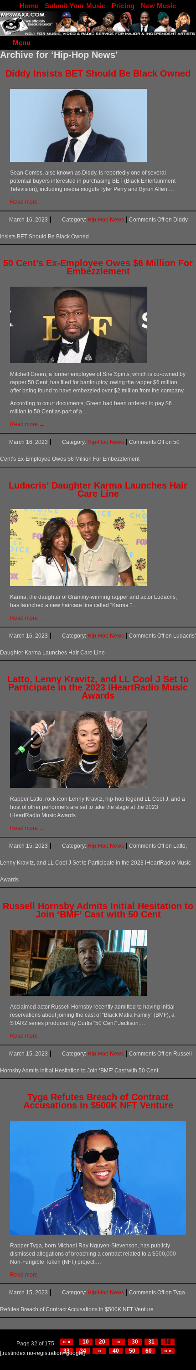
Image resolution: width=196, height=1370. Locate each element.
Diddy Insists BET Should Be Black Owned (98, 73)
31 (151, 1342)
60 (148, 1351)
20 (102, 1342)
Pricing (123, 6)
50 (132, 1351)
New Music (158, 6)
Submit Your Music (75, 6)
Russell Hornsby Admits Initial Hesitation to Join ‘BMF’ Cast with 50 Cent (98, 910)
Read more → (27, 202)
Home (29, 6)
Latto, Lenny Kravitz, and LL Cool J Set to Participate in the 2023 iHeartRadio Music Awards (98, 687)
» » (168, 1351)
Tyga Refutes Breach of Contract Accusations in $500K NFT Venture (98, 1101)
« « (67, 1342)
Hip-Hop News (106, 219)
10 (86, 1342)
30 (135, 1342)
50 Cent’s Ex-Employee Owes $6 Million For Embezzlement (98, 267)
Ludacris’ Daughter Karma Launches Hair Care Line (98, 489)
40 (116, 1351)
